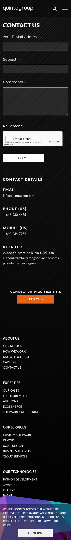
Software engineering (21, 412)
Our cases (11, 390)
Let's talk (35, 299)
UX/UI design (13, 445)
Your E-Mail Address (21, 37)
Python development (20, 479)
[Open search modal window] (55, 8)
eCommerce (12, 406)
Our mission (12, 346)
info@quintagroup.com (18, 195)
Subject (10, 59)
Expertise (11, 382)
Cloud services (15, 456)
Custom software (17, 435)
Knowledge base (16, 356)
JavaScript (11, 484)
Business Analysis (17, 451)
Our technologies (19, 471)
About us (11, 338)
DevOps (9, 440)
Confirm (35, 533)
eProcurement (15, 396)
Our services (14, 427)
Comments (13, 82)
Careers (9, 362)
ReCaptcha (13, 126)
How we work (14, 351)
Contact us (12, 367)
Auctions (10, 401)
